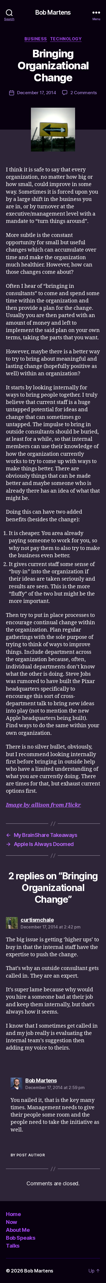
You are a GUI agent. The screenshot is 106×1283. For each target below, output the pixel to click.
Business (35, 38)
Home (13, 1214)
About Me (17, 1230)
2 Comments (83, 92)
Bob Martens (53, 12)
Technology (66, 38)
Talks (12, 1246)
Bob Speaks (20, 1238)
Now (11, 1222)
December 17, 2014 (36, 92)
